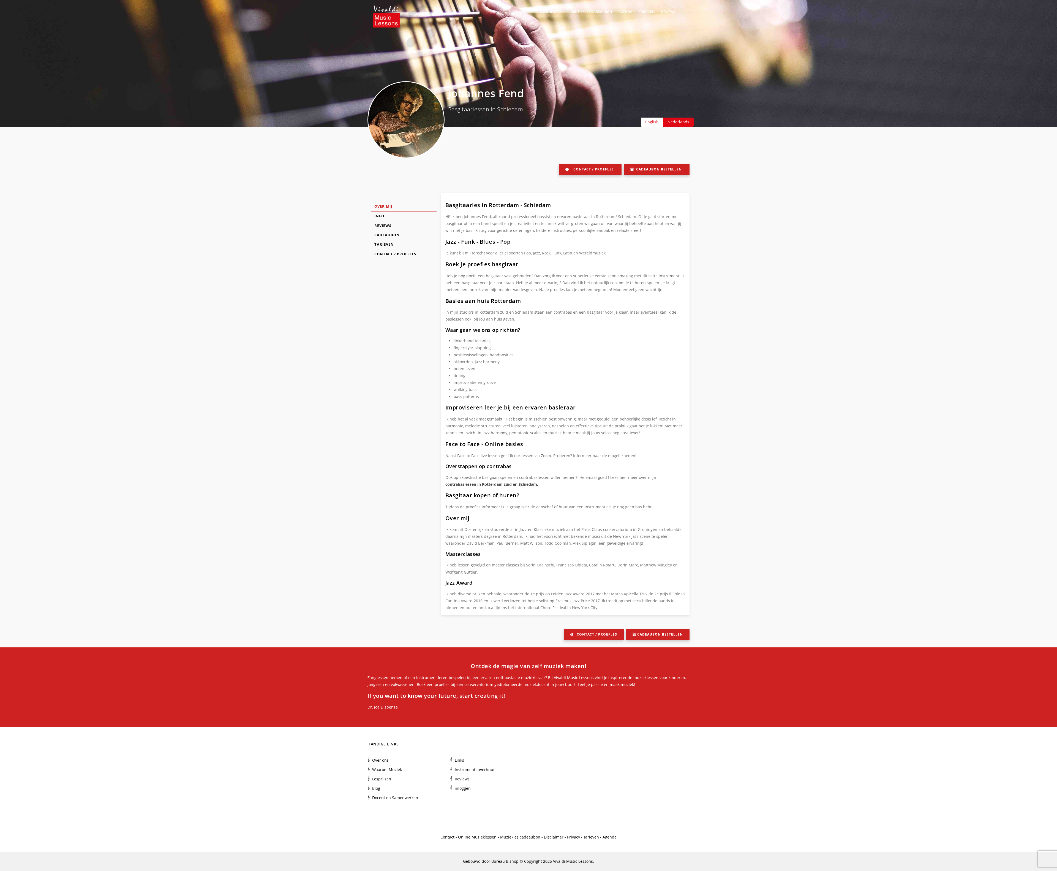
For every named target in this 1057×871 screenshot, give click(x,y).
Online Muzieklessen (477, 837)
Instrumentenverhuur (475, 769)
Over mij (383, 206)
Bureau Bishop (505, 861)
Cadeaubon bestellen (659, 169)
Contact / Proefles (593, 169)
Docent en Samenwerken (395, 797)
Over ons (380, 760)
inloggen (463, 788)
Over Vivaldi (551, 11)
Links (459, 760)
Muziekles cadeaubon (592, 11)
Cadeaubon (387, 234)
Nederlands (678, 121)
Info (379, 215)
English (652, 121)
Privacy (573, 837)
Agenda (625, 11)
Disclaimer (553, 837)
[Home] (386, 11)
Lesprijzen (381, 779)
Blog (376, 788)
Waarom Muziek (387, 769)
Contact (447, 837)
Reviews (668, 11)
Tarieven (647, 11)
